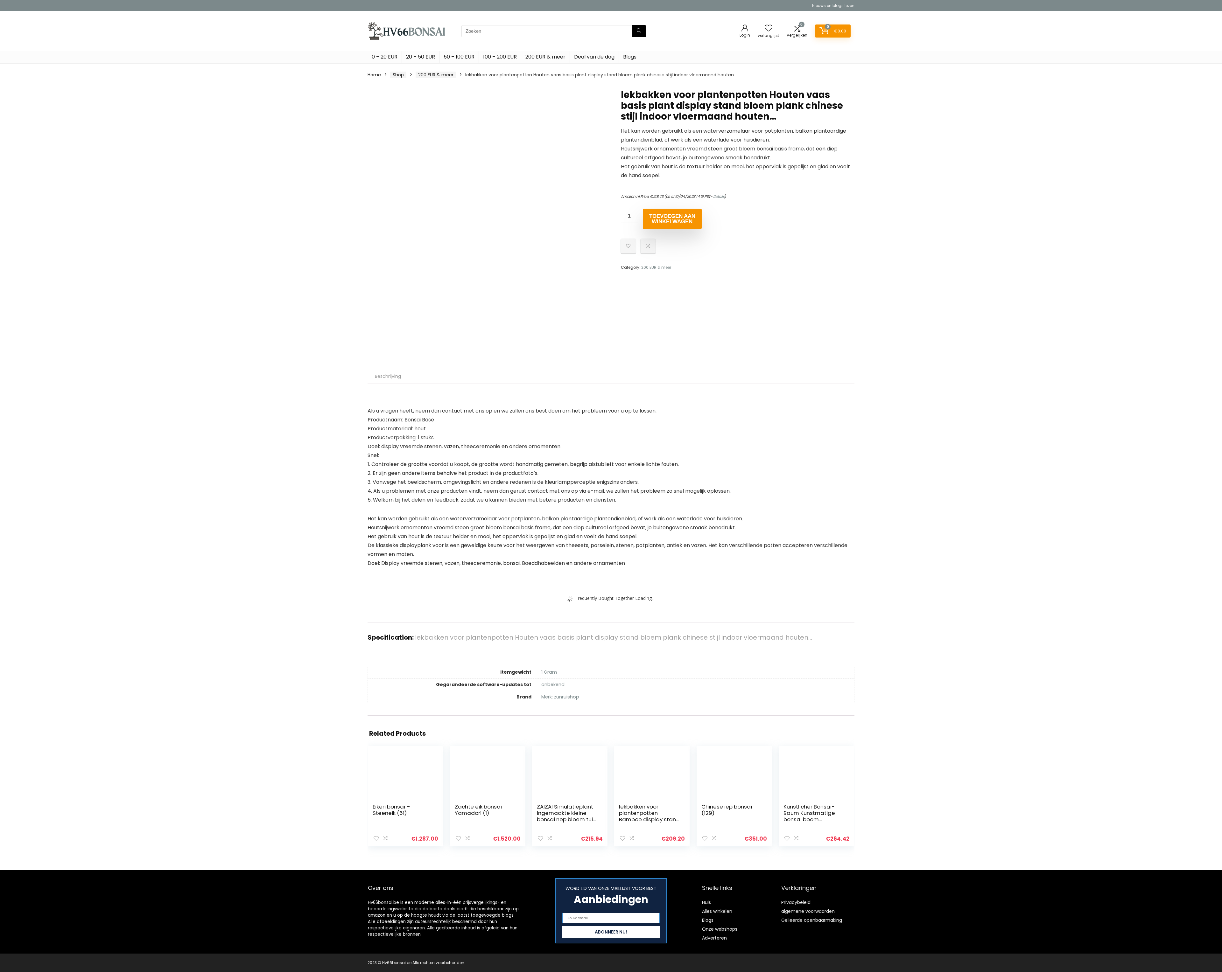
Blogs (629, 56)
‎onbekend (553, 684)
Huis (706, 902)
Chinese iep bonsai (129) (726, 810)
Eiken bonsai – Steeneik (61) (391, 810)
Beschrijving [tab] (388, 376)
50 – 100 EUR (459, 56)
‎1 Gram (549, 672)
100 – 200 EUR (500, 56)
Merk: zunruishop (560, 697)
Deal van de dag (594, 56)
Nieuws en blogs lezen (833, 5)
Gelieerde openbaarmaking (811, 920)
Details (719, 196)
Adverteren (714, 938)
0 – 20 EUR (384, 56)
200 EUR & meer (545, 56)
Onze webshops (719, 929)
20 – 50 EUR (420, 56)
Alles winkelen (717, 911)
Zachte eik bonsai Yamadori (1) (478, 810)
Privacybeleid (796, 902)
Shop (398, 75)
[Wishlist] (768, 28)
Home (374, 75)
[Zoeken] (639, 31)
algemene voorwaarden (808, 911)
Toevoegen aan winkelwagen (672, 219)
